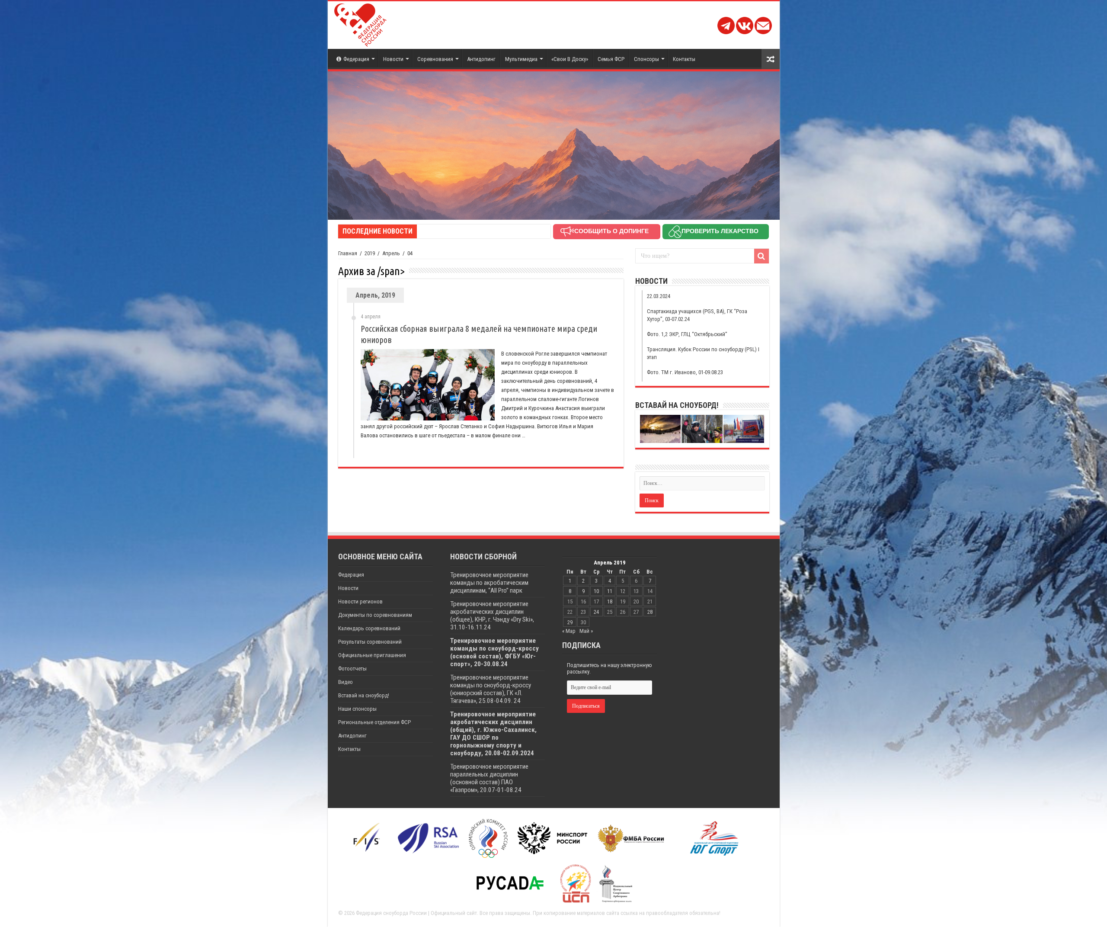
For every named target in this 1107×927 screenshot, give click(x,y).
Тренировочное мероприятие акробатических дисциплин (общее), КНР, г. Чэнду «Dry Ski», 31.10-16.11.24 (492, 615)
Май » (586, 631)
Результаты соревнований (370, 641)
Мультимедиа (521, 59)
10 (596, 591)
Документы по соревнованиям (375, 615)
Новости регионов (360, 601)
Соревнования (435, 59)
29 (570, 622)
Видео (345, 682)
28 (650, 612)
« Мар (569, 631)
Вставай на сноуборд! (363, 695)
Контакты (684, 59)
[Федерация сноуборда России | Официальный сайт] (360, 23)
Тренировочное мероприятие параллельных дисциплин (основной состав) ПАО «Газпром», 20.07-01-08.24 (489, 778)
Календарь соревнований (369, 628)
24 (596, 612)
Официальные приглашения (372, 655)
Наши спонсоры (357, 709)
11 (609, 591)
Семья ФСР (611, 59)
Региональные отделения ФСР (374, 722)
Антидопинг (481, 59)
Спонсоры (646, 59)
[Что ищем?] (761, 256)
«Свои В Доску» (569, 59)
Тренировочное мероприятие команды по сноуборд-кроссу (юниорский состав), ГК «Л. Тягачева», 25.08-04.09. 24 (490, 689)
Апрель (391, 253)
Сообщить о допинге (611, 231)
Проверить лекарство (719, 231)
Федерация (356, 59)
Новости (393, 59)
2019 (370, 253)
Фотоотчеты (352, 668)
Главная (347, 253)
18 (609, 601)
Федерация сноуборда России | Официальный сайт (416, 913)
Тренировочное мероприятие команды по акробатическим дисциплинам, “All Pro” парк (489, 582)
